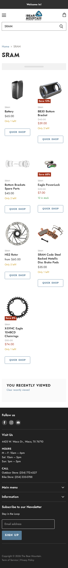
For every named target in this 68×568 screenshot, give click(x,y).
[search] (29, 26)
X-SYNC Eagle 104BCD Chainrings (14, 332)
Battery (9, 111)
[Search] (61, 26)
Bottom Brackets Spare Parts (15, 187)
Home (5, 46)
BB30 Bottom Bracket (46, 113)
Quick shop (17, 132)
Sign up (12, 535)
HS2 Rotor (11, 255)
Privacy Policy (27, 560)
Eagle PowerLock (49, 185)
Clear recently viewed (18, 389)
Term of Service (10, 560)
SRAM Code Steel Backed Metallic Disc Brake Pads (49, 258)
